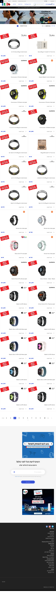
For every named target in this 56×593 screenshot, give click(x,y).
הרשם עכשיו (28, 482)
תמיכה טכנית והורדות (22, 1)
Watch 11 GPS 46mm (21, 304)
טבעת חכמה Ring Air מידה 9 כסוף (47, 203)
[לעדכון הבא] (0, 7)
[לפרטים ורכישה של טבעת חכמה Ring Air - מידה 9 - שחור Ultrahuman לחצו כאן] (14, 195)
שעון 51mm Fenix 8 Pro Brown (19, 279)
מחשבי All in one (50, 562)
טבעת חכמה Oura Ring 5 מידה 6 (19, 52)
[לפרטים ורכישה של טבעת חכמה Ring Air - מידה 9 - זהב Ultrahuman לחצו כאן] (14, 170)
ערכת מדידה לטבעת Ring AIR (48, 152)
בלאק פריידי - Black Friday (48, 557)
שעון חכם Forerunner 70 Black (47, 127)
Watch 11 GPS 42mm (49, 354)
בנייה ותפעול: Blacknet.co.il (49, 587)
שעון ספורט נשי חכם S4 (49, 228)
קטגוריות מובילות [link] (50, 559)
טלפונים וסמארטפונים (49, 560)
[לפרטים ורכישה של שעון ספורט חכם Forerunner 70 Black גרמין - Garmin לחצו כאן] (42, 119)
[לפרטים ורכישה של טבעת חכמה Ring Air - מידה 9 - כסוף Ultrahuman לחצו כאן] (42, 195)
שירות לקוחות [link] (51, 543)
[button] (2, 17)
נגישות (52, 540)
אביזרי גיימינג (51, 567)
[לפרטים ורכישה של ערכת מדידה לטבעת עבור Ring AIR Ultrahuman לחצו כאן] (42, 145)
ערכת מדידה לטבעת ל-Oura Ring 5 (46, 52)
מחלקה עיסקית (51, 533)
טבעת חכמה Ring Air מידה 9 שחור (19, 203)
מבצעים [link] (52, 553)
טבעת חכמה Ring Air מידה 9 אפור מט (18, 152)
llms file (3, 581)
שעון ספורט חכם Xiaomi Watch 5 (47, 77)
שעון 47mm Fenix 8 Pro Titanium (46, 304)
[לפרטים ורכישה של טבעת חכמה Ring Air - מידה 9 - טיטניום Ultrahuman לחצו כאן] (42, 170)
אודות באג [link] (52, 531)
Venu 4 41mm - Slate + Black (47, 279)
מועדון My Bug (28, 4)
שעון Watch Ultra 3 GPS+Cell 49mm (18, 329)
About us (4, 1)
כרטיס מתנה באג (50, 570)
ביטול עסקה (14, 1)
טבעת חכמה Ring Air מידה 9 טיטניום (46, 178)
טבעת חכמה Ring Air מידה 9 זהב (19, 178)
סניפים (14, 4)
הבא (48, 418)
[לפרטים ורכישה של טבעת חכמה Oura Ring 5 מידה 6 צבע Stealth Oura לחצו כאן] (14, 44)
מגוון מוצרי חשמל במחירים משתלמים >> (28, 7)
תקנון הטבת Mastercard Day (48, 541)
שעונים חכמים (51, 564)
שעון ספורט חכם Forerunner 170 (19, 77)
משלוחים (52, 545)
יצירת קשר (20, 4)
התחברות (52, 1)
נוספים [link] (52, 569)
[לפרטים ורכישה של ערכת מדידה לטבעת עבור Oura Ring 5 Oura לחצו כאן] (42, 44)
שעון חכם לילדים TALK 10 (21, 253)
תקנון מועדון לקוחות (50, 538)
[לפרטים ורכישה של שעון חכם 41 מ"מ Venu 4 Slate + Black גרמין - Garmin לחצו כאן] (42, 271)
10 (44, 418)
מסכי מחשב (51, 565)
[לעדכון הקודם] (55, 7)
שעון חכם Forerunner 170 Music (19, 102)
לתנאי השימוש (17, 476)
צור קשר (52, 548)
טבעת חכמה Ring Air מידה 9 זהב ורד (18, 127)
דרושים (9, 1)
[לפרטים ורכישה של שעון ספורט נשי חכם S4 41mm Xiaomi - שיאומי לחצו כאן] (42, 220)
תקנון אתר (52, 535)
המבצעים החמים (50, 555)
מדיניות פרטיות (51, 536)
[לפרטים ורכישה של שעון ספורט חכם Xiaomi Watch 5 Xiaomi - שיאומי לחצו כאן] (42, 69)
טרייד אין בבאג (51, 572)
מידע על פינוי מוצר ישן (49, 552)
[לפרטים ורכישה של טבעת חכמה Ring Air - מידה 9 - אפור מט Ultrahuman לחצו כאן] (14, 145)
